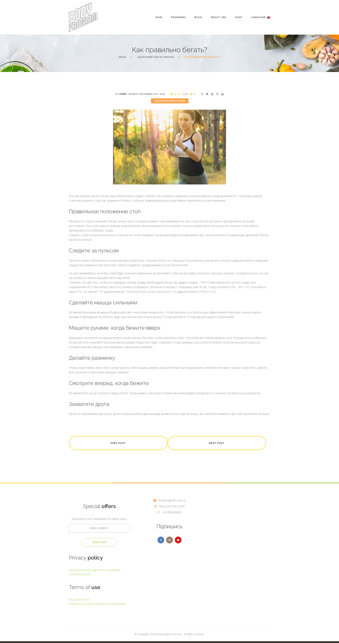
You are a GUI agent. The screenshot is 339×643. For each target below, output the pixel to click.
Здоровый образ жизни (169, 101)
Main (159, 17)
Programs (178, 17)
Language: (259, 17)
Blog (198, 17)
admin (122, 94)
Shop (238, 17)
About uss (218, 17)
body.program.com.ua (172, 500)
